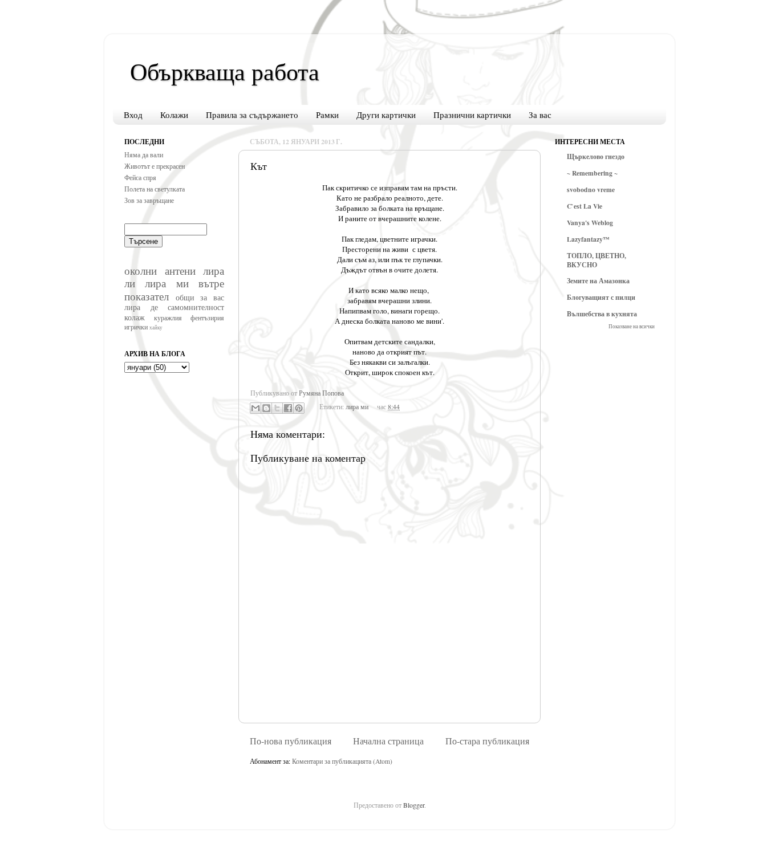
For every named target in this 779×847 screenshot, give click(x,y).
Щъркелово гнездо (595, 156)
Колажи (174, 114)
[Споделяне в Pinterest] (299, 408)
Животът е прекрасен (154, 166)
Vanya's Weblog (590, 222)
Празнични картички (472, 114)
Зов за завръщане (149, 200)
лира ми (357, 406)
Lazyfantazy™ (588, 239)
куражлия (168, 317)
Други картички (386, 114)
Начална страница (388, 741)
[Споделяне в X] (277, 408)
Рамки (327, 114)
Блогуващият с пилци (601, 297)
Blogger (413, 805)
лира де (141, 307)
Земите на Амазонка (598, 281)
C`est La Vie (584, 206)
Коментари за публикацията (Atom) (342, 761)
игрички (136, 327)
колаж (134, 317)
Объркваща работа (224, 71)
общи (185, 297)
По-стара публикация (487, 741)
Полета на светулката (154, 189)
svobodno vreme (591, 189)
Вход (133, 114)
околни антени (160, 270)
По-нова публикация (290, 741)
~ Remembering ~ (592, 173)
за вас (212, 297)
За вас (540, 114)
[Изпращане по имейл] (255, 408)
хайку (156, 327)
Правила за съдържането (252, 114)
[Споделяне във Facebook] (288, 408)
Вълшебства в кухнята (602, 314)
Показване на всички (631, 326)
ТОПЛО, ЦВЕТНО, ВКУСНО (596, 260)
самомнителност (196, 307)
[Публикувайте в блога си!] (266, 408)
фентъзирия (207, 317)
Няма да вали (143, 154)
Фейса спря (140, 177)
